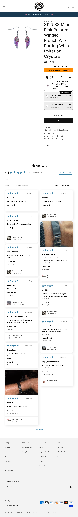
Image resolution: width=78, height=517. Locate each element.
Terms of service (55, 512)
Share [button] (48, 145)
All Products (9, 475)
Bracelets (8, 447)
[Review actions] (35, 193)
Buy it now (58, 121)
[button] (4, 6)
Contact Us (42, 447)
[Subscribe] (39, 487)
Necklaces (8, 452)
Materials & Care (62, 452)
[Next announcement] (74, 14)
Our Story (60, 447)
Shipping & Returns (45, 452)
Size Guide (42, 456)
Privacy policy (45, 512)
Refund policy (35, 512)
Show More (47, 262)
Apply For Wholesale (28, 452)
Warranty (42, 461)
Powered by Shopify (25, 512)
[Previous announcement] (4, 14)
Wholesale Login (27, 447)
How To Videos (44, 466)
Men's (7, 466)
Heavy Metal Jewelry (14, 512)
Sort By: (57, 185)
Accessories (9, 470)
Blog (58, 456)
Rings (7, 456)
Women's (8, 461)
